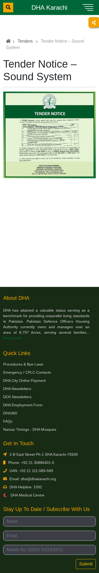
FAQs (7, 421)
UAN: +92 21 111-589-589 (31, 471)
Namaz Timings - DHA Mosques (29, 429)
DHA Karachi (49, 7)
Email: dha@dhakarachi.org (33, 479)
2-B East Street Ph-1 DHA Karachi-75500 (44, 454)
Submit (85, 564)
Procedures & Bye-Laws (23, 364)
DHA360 (10, 413)
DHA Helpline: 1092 (26, 487)
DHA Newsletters (17, 389)
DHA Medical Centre (27, 495)
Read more (12, 338)
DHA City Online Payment (24, 380)
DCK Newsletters (17, 397)
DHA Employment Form (23, 405)
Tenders (25, 41)
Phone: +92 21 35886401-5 (31, 462)
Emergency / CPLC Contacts (27, 372)
